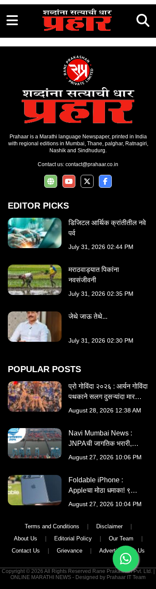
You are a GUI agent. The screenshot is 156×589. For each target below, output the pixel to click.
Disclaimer (109, 526)
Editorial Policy (73, 538)
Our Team (121, 538)
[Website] (50, 181)
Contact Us (26, 550)
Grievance (69, 550)
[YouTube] (68, 181)
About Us (25, 538)
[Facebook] (105, 181)
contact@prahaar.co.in (91, 164)
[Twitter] (87, 181)
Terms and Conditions (52, 526)
